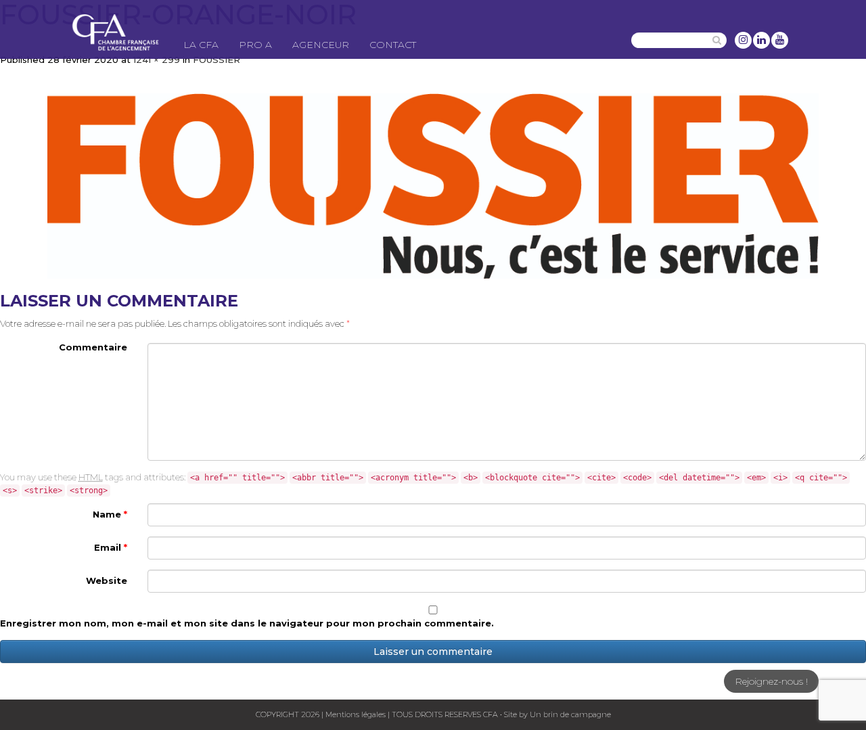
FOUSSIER (216, 59)
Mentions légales (355, 714)
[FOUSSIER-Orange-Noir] (433, 186)
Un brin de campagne (569, 714)
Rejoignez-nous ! (771, 681)
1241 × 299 (156, 59)
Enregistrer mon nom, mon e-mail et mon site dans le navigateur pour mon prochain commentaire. (247, 623)
